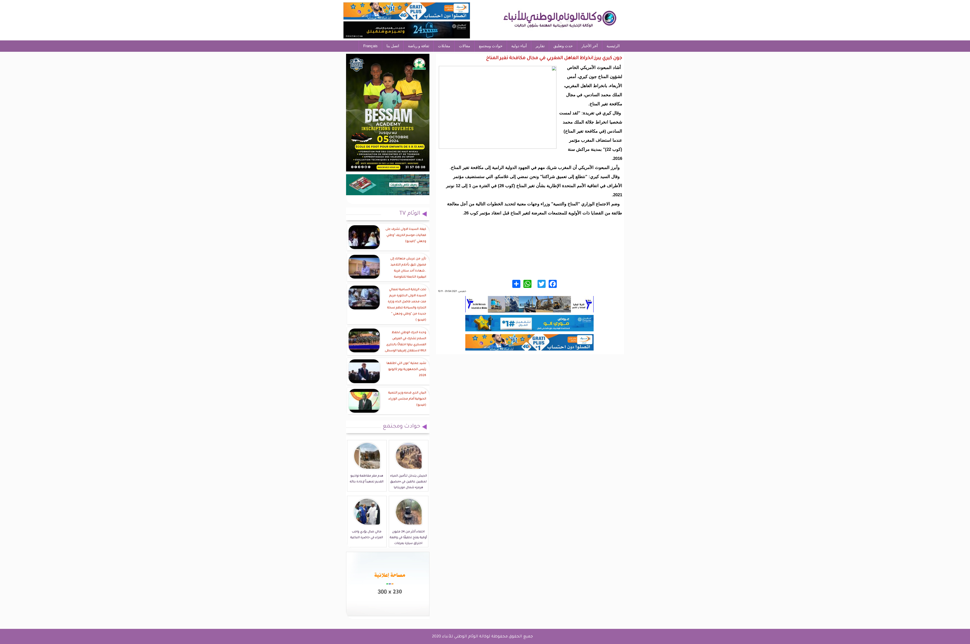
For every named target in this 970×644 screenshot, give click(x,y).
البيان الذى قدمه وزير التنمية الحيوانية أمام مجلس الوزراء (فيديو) (407, 399)
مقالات (464, 46)
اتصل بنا (392, 46)
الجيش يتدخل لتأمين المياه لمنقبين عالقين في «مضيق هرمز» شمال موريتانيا (408, 482)
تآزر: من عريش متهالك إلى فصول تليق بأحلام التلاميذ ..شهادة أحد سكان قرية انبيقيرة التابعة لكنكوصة (408, 268)
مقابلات (444, 46)
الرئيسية (613, 46)
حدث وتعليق (563, 46)
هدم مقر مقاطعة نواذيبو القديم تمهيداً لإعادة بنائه (366, 479)
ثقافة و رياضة (418, 46)
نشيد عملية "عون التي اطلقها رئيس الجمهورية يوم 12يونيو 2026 (406, 369)
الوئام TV (409, 214)
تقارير (540, 46)
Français (370, 46)
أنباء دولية (519, 46)
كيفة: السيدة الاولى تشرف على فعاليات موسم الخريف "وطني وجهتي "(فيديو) (405, 235)
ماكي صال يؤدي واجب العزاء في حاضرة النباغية (366, 534)
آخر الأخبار (589, 46)
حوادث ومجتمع (490, 46)
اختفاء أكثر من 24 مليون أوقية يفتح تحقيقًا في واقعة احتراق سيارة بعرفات (408, 537)
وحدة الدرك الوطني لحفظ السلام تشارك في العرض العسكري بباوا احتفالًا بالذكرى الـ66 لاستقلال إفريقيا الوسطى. (405, 342)
